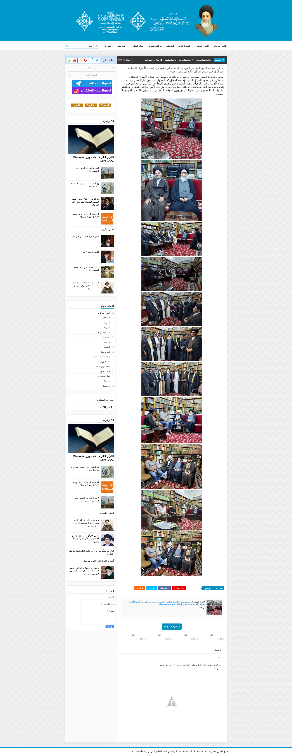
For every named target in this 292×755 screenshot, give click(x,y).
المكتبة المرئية (104, 332)
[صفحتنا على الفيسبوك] (92, 60)
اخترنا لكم (106, 318)
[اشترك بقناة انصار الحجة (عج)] (74, 60)
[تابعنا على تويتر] (97, 60)
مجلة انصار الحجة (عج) (101, 357)
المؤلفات (106, 327)
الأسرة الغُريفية (107, 229)
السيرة (107, 322)
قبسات (107, 347)
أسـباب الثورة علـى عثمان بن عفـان (98, 561)
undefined (220, 639)
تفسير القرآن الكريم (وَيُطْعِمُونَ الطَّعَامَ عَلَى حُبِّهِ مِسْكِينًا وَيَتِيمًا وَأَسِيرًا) (85, 538)
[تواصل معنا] (69, 60)
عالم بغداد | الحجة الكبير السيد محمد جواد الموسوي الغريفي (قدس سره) (86, 286)
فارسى (107, 342)
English (107, 381)
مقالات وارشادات (103, 366)
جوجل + (177, 588)
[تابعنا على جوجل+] (86, 60)
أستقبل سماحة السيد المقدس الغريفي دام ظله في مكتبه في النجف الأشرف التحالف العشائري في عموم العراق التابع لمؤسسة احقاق (167, 603)
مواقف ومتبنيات (103, 376)
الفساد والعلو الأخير (90, 252)
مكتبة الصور (105, 371)
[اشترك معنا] (80, 60)
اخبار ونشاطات (104, 313)
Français (106, 386)
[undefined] (211, 634)
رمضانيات (106, 337)
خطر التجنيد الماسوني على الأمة (85, 236)
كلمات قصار (105, 352)
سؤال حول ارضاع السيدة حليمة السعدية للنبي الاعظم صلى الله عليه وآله (85, 202)
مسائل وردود (104, 361)
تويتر (150, 588)
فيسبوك (163, 588)
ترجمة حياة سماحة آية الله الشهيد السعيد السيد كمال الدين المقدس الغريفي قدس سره (84, 571)
